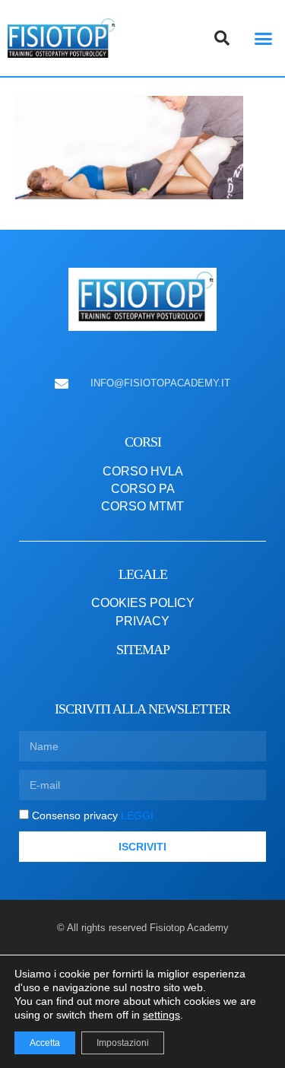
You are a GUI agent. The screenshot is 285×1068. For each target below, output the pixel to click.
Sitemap (142, 649)
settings (161, 1015)
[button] (263, 38)
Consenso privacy (94, 815)
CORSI (143, 442)
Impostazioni (123, 1043)
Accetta (45, 1043)
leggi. (137, 815)
